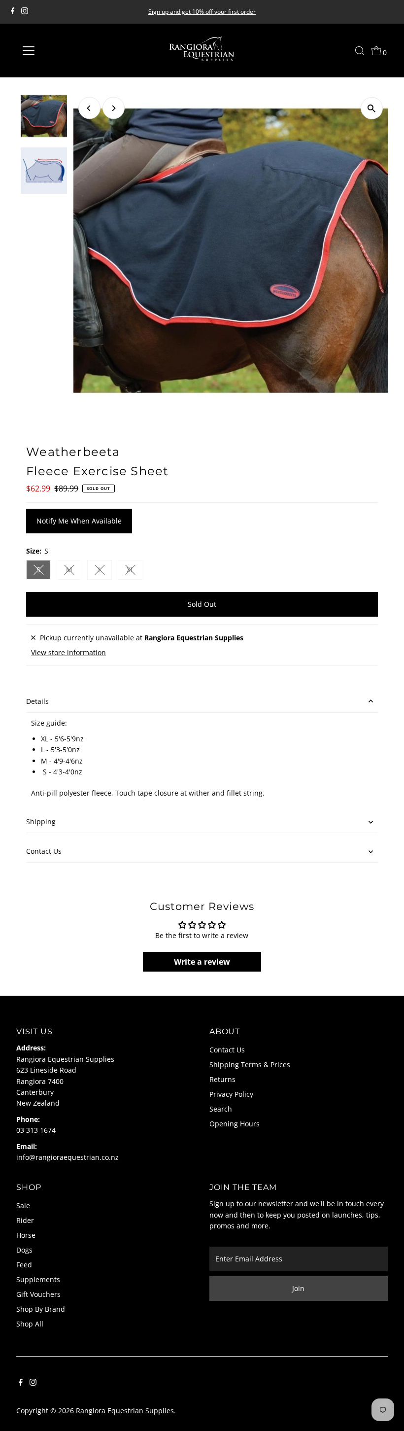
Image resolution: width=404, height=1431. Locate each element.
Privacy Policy (231, 1094)
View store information (68, 652)
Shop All (29, 1323)
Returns (222, 1079)
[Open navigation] (60, 50)
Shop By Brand (40, 1309)
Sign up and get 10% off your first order (202, 11)
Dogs (24, 1250)
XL (134, 571)
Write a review (202, 961)
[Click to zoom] (372, 108)
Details (37, 701)
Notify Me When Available (79, 520)
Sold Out (202, 604)
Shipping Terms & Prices (249, 1064)
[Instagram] (25, 12)
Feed (24, 1264)
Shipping (41, 821)
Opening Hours (234, 1123)
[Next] (113, 108)
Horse (25, 1235)
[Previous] (89, 108)
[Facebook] (12, 12)
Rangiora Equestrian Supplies (125, 1410)
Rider (25, 1220)
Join (298, 1288)
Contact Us (44, 851)
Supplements (38, 1279)
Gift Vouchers (38, 1294)
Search (220, 1109)
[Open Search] (359, 50)
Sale (23, 1205)
